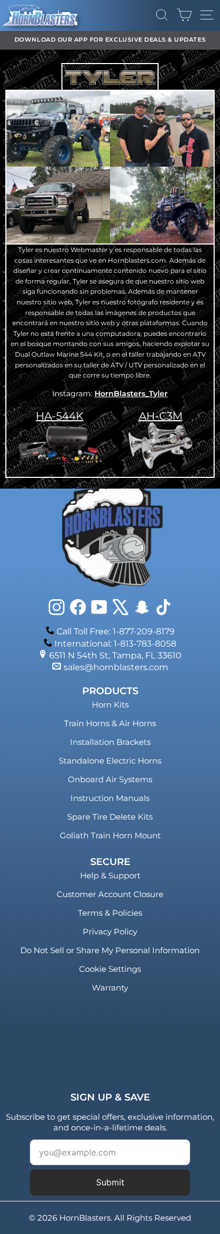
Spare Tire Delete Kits (110, 817)
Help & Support (110, 875)
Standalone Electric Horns (110, 761)
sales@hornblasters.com (116, 667)
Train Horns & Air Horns (110, 723)
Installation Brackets (110, 742)
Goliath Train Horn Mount (110, 835)
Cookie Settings (110, 969)
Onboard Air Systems (110, 779)
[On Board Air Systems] (59, 445)
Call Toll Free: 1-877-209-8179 (116, 631)
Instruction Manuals (110, 798)
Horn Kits (110, 704)
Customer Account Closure (110, 894)
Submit (110, 1182)
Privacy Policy (110, 931)
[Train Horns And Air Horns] (160, 445)
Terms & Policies (110, 913)
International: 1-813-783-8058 (115, 644)
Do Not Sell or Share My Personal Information (110, 950)
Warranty (110, 988)
